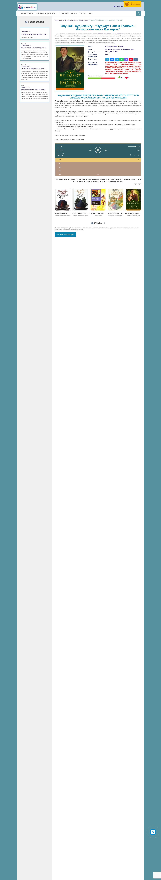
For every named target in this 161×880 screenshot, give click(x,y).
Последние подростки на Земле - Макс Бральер (34, 34)
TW (117, 59)
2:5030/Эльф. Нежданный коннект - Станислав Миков (34, 69)
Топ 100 (83, 13)
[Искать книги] (138, 13)
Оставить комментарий (65, 235)
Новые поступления (68, 13)
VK (135, 59)
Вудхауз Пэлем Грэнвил (114, 46)
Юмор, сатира (117, 34)
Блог (91, 13)
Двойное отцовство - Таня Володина (33, 90)
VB (126, 59)
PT (131, 59)
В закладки (119, 6)
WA (121, 59)
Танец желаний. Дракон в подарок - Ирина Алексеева (34, 48)
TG (107, 59)
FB (112, 59)
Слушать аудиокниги (104, 34)
